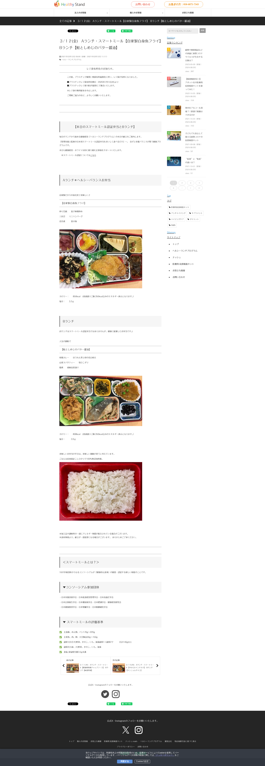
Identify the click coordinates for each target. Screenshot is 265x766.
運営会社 (168, 741)
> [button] (190, 188)
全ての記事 (65, 21)
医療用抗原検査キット (180, 207)
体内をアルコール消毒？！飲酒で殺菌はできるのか (194, 111)
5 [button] (173, 188)
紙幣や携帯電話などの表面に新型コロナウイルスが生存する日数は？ (194, 55)
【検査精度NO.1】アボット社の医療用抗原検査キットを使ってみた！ (194, 84)
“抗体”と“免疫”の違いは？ (194, 160)
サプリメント (197, 213)
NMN (173, 225)
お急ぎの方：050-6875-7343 (184, 4)
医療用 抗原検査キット (183, 264)
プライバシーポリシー (126, 747)
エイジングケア (177, 219)
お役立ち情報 (188, 13)
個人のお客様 (135, 13)
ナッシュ (177, 257)
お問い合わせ (142, 4)
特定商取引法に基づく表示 (185, 741)
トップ (176, 244)
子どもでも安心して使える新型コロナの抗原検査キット (194, 136)
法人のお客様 (80, 13)
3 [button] (190, 183)
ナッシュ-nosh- (131, 741)
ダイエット (194, 219)
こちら (93, 155)
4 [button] (199, 183)
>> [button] (199, 188)
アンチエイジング (178, 213)
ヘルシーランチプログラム (71, 59)
